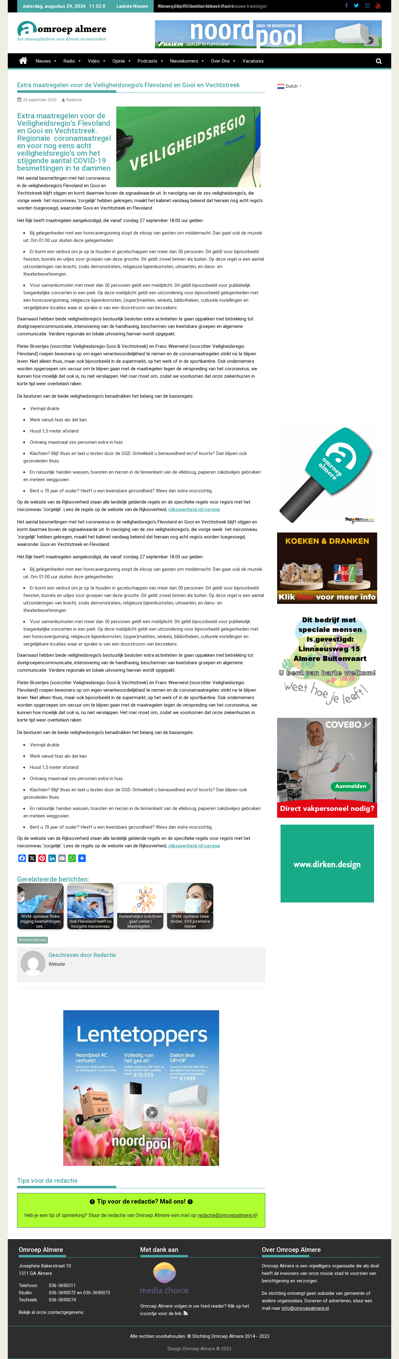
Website (57, 964)
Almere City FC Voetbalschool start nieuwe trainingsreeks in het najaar (230, 6)
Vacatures (253, 61)
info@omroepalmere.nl (305, 1308)
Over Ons (220, 61)
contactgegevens (65, 1312)
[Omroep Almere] (23, 60)
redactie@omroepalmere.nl (227, 1215)
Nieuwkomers (184, 61)
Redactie (74, 100)
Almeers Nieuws (32, 940)
